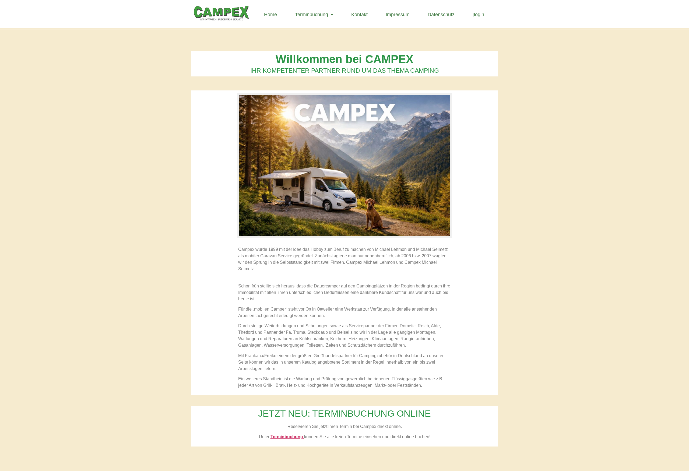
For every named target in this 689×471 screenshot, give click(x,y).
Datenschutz (441, 14)
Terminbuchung (311, 14)
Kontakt (359, 14)
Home (270, 14)
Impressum (398, 14)
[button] (314, 14)
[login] (479, 14)
